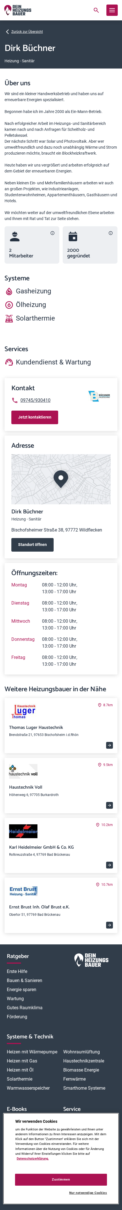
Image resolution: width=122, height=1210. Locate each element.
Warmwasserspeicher (28, 1088)
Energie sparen (21, 989)
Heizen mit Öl (20, 1070)
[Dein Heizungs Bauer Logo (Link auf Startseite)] (17, 10)
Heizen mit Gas (22, 1061)
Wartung (15, 998)
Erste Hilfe (17, 971)
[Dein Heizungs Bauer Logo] (91, 961)
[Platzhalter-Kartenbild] (61, 479)
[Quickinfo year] (110, 233)
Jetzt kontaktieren (34, 417)
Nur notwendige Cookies (88, 1192)
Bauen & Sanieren (24, 980)
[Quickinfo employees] (52, 233)
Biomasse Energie (81, 1070)
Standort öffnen (32, 544)
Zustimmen (61, 1179)
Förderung (17, 1016)
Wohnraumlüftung (81, 1052)
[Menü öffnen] (112, 10)
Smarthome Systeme (84, 1088)
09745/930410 (35, 400)
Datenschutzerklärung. (33, 1158)
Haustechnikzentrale (83, 1061)
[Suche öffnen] (96, 10)
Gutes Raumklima (25, 1007)
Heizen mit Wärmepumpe (32, 1052)
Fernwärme (74, 1079)
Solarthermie (19, 1079)
